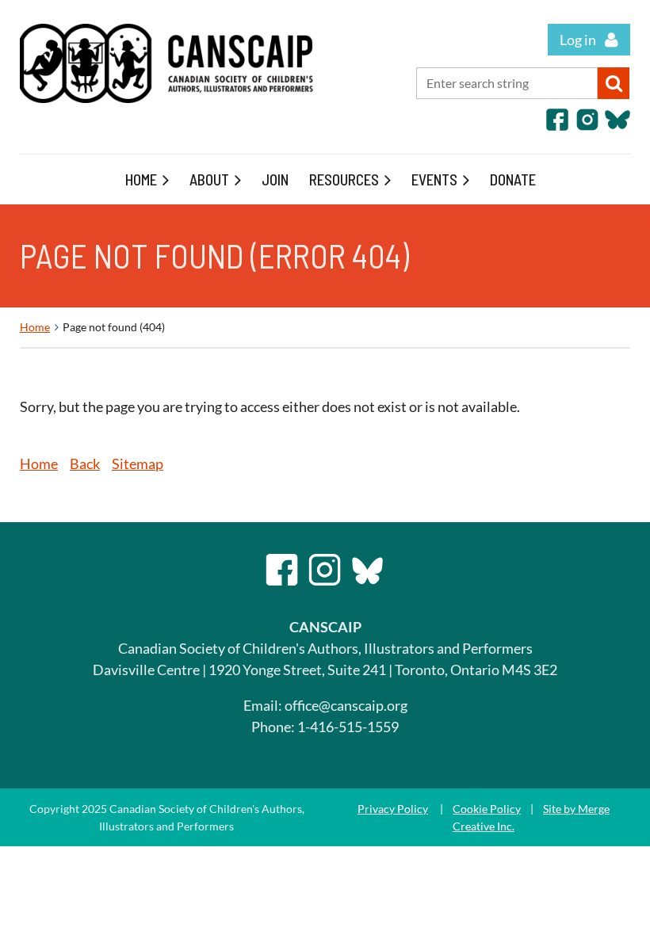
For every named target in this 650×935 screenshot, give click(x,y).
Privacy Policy (393, 808)
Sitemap (137, 463)
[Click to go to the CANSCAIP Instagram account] (587, 126)
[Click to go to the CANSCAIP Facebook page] (557, 126)
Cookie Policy (487, 808)
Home (35, 327)
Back (85, 463)
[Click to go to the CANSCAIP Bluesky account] (617, 126)
